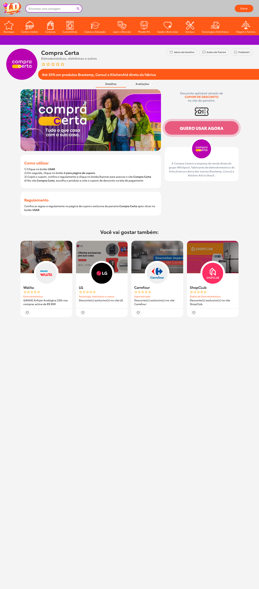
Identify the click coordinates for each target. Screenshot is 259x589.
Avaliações (144, 84)
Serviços (190, 31)
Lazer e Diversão (122, 31)
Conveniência (70, 31)
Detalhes (111, 84)
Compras (50, 31)
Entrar (244, 8)
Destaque (9, 31)
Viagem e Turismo (245, 31)
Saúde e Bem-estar (167, 31)
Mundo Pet (144, 31)
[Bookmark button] (27, 313)
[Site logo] (13, 8)
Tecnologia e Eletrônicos (215, 31)
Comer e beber (29, 31)
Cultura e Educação (95, 31)
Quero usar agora (201, 128)
